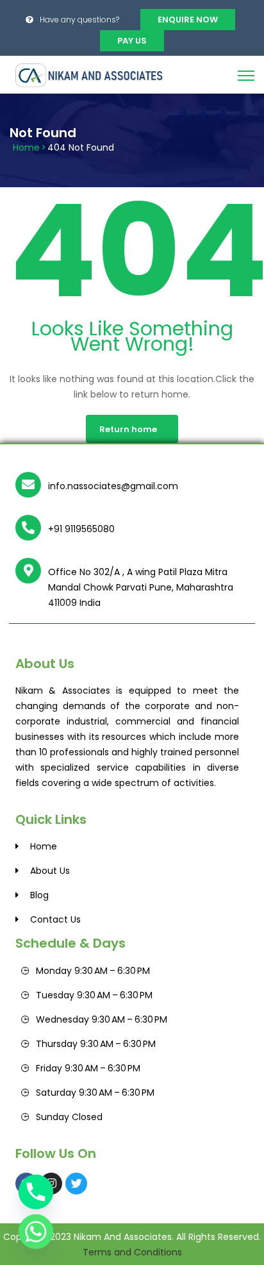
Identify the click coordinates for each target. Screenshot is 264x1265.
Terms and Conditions (132, 1252)
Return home (128, 429)
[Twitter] (76, 1183)
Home (26, 147)
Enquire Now (188, 19)
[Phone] (36, 1192)
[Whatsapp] (36, 1231)
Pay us (132, 41)
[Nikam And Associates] (93, 73)
